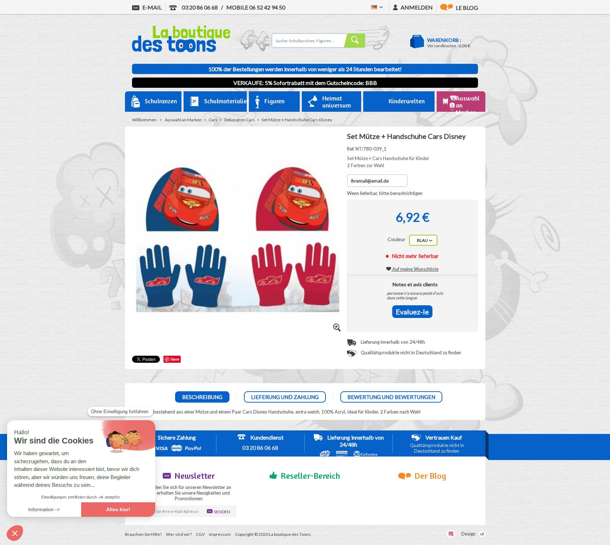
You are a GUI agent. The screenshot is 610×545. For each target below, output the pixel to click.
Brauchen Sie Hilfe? (143, 534)
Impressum (220, 534)
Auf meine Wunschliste (414, 269)
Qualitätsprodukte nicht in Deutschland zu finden (410, 352)
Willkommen (144, 119)
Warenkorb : (444, 40)
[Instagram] (451, 534)
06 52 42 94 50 (255, 7)
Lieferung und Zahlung (285, 397)
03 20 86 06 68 (199, 7)
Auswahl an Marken (183, 119)
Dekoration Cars (239, 119)
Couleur (397, 239)
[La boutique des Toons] (181, 50)
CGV (200, 534)
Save (175, 359)
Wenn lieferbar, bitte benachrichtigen (385, 193)
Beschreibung (202, 397)
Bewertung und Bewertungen (391, 397)
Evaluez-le (412, 311)
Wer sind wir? (179, 534)
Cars (213, 119)
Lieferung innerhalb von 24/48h (392, 342)
